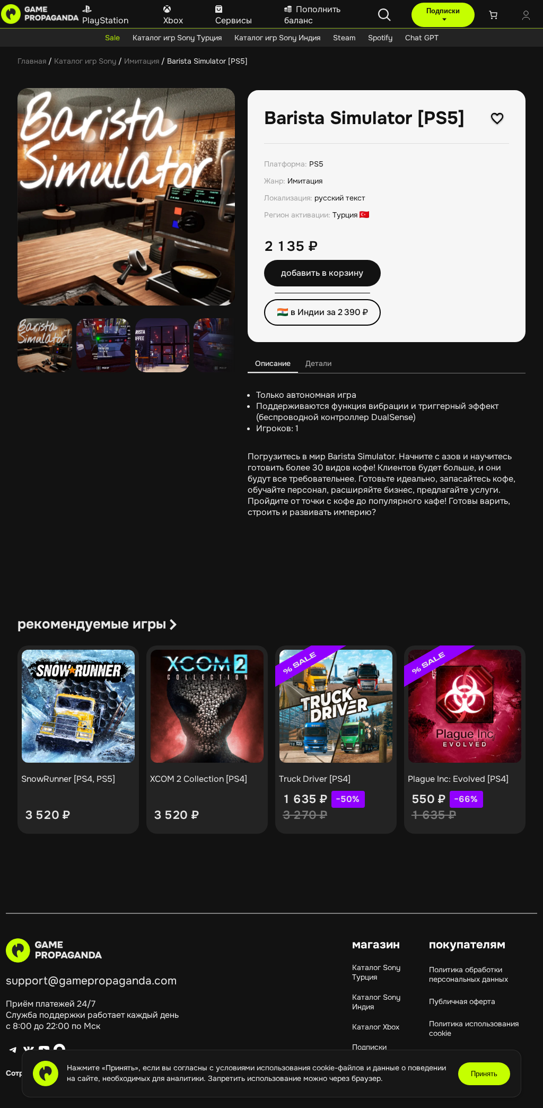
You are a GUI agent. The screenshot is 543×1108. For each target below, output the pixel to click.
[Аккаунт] (526, 16)
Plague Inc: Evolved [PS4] (458, 778)
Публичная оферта (462, 1001)
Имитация (141, 61)
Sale (112, 37)
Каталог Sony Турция (376, 972)
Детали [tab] (318, 363)
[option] (103, 345)
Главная (31, 61)
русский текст (339, 198)
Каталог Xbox (375, 1027)
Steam (344, 37)
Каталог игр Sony (85, 61)
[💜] (497, 118)
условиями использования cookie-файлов (291, 1067)
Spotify (380, 37)
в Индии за (329, 312)
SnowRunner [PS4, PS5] (68, 778)
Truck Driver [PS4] (315, 778)
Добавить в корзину (322, 272)
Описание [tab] (273, 363)
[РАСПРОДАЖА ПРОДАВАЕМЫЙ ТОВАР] (335, 706)
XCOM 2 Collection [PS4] (198, 778)
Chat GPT (422, 37)
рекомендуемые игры (91, 624)
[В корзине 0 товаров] (493, 14)
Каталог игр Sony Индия (277, 37)
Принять (484, 1074)
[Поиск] (384, 15)
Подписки (443, 11)
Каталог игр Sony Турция (177, 37)
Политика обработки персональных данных (468, 974)
